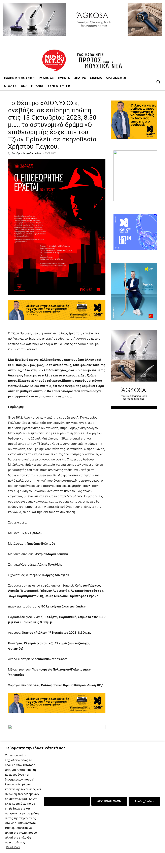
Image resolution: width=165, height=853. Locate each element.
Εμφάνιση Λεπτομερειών (67, 801)
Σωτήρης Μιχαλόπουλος (27, 152)
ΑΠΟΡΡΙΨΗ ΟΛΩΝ (109, 801)
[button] (158, 82)
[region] (82, 797)
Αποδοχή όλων (144, 801)
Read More (13, 847)
